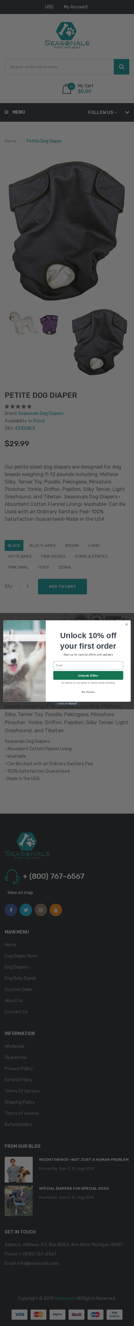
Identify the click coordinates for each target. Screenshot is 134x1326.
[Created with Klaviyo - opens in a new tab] (67, 704)
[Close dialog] (126, 624)
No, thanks (88, 692)
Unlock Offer (88, 675)
